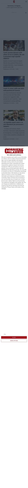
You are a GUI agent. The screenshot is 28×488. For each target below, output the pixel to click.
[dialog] (14, 317)
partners (9, 157)
